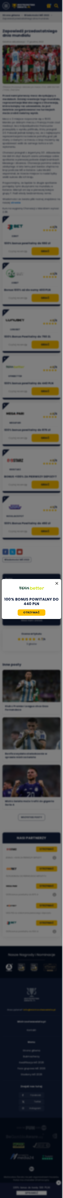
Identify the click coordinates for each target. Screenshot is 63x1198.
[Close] (56, 583)
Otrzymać (31, 612)
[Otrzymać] (31, 588)
